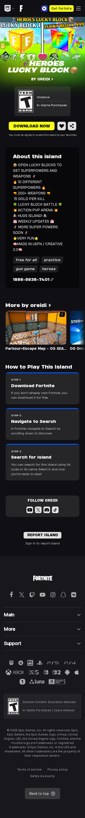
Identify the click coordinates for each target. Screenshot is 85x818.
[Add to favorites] (61, 126)
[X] (38, 510)
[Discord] (46, 510)
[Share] (72, 126)
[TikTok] (55, 510)
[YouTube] (29, 510)
